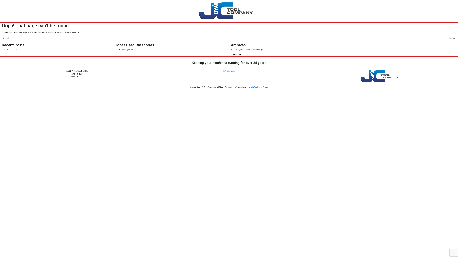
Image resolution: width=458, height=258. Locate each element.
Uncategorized (127, 49)
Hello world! (12, 49)
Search (452, 38)
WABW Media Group (259, 87)
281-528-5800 (229, 71)
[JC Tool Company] (226, 11)
